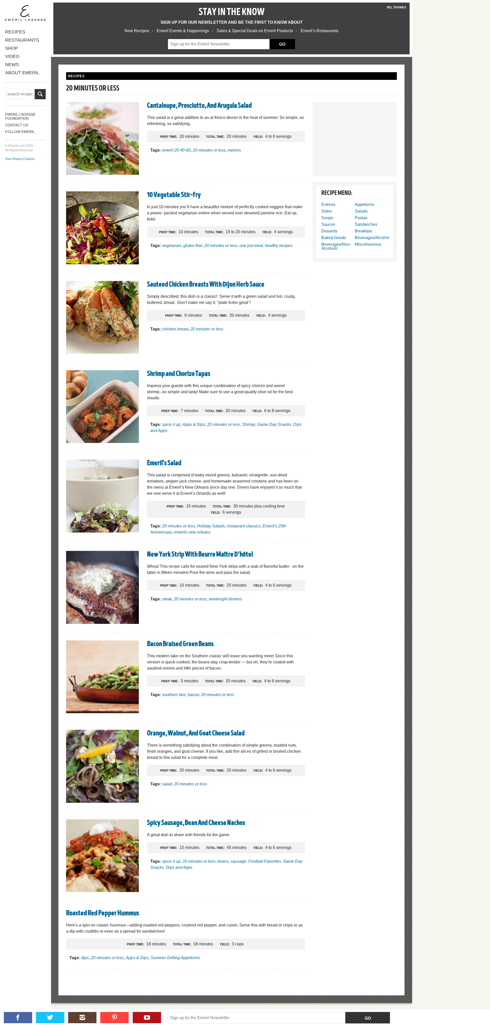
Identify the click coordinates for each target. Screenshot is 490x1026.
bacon (193, 695)
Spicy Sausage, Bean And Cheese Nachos (196, 823)
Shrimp (248, 424)
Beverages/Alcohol (372, 238)
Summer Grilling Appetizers (175, 958)
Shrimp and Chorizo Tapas (178, 374)
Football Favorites (264, 861)
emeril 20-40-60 (176, 150)
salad (167, 784)
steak (167, 599)
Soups (327, 218)
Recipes (15, 31)
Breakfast (363, 231)
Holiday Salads (211, 526)
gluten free (192, 245)
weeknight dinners (225, 599)
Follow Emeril (20, 132)
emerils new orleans (192, 532)
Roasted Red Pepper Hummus (102, 913)
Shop (11, 48)
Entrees (328, 204)
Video (12, 56)
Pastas (361, 218)
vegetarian (171, 245)
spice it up (171, 424)
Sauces (328, 224)
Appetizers (364, 204)
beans (223, 861)
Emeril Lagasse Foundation (20, 116)
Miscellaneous (368, 244)
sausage (238, 861)
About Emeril (22, 72)
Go (368, 1018)
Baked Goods (333, 238)
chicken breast (175, 329)
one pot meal (251, 245)
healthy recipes (278, 245)
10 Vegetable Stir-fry (174, 195)
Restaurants (22, 40)
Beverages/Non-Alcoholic (336, 246)
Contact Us (16, 125)
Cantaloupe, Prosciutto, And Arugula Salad (199, 106)
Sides (326, 211)
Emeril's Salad (164, 463)
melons (234, 150)
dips (85, 958)
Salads (361, 211)
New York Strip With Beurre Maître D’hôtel (200, 555)
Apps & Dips (193, 424)
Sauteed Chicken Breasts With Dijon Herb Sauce (205, 285)
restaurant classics (244, 526)
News (12, 64)
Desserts (329, 231)
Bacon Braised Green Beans (180, 644)
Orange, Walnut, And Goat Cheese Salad (196, 733)
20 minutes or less (209, 150)
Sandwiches (366, 224)
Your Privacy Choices (20, 159)
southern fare (174, 695)
